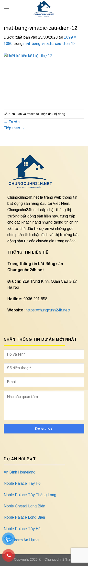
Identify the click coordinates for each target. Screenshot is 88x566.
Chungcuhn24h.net (59, 559)
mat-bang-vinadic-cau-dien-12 (49, 43)
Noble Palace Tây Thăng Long (30, 495)
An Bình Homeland (19, 472)
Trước (12, 122)
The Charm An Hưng (21, 540)
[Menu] (7, 8)
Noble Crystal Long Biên (24, 506)
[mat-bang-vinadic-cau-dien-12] (44, 78)
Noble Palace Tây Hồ (22, 483)
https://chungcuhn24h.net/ (48, 310)
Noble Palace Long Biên (24, 517)
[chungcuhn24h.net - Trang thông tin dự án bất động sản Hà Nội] (44, 8)
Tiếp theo (14, 128)
